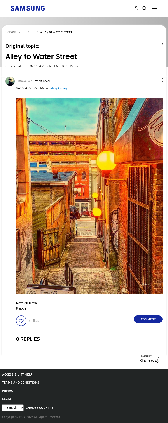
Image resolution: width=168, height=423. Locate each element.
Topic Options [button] (155, 43)
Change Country (39, 408)
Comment (148, 319)
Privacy (8, 391)
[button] (155, 80)
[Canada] (27, 8)
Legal (7, 399)
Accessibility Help (17, 374)
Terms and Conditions (20, 383)
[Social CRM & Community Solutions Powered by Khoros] (149, 359)
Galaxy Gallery (58, 88)
